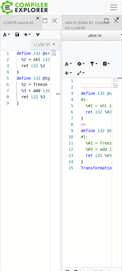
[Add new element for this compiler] (68, 73)
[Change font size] (6, 34)
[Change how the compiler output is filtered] (93, 63)
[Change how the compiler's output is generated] (81, 63)
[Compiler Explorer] (24, 7)
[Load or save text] (17, 34)
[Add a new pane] (27, 34)
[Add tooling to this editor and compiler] (81, 73)
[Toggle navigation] (113, 7)
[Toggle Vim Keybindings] (37, 34)
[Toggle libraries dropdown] (106, 63)
